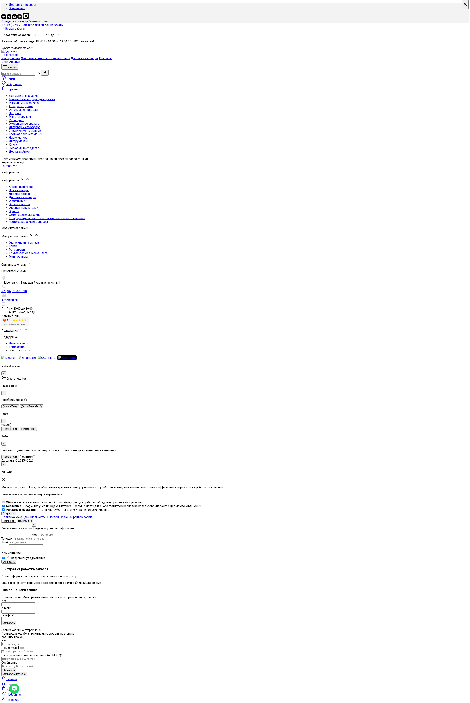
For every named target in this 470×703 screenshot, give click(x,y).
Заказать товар (38, 21)
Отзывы (14, 62)
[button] (235, 179)
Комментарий (11, 553)
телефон (7, 615)
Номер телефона (13, 648)
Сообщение (9, 662)
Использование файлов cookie (71, 517)
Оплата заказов (19, 204)
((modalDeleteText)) (31, 406)
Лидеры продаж (20, 194)
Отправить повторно (14, 674)
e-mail (6, 608)
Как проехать (53, 25)
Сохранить (9, 513)
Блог (4, 62)
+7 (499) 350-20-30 (14, 25)
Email (4, 542)
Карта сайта (17, 347)
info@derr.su (36, 25)
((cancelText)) (10, 406)
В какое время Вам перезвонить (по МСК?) (31, 655)
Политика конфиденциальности (23, 517)
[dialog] (235, 543)
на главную (9, 166)
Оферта (14, 211)
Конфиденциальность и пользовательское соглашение (47, 218)
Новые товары (19, 190)
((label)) (6, 425)
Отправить (9, 561)
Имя (34, 534)
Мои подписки (18, 256)
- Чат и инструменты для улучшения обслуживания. (57, 510)
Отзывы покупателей (23, 207)
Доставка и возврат (22, 4)
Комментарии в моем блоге (28, 253)
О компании (17, 8)
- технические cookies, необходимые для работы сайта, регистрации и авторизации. (74, 502)
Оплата (65, 58)
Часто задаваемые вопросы (28, 221)
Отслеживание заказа (24, 242)
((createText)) (28, 428)
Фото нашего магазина (24, 214)
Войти (13, 246)
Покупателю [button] (10, 55)
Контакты (105, 58)
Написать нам (18, 343)
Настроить (9, 520)
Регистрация (17, 249)
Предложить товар (14, 21)
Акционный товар (21, 187)
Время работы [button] (13, 28)
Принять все (25, 520)
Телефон (7, 538)
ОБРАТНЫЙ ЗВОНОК (21, 350)
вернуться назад (12, 162)
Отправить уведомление (25, 558)
